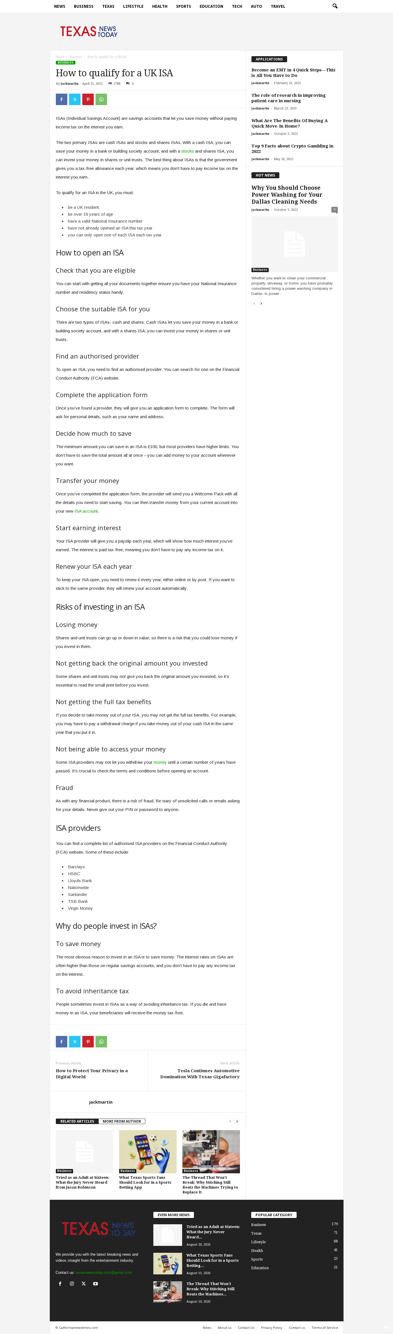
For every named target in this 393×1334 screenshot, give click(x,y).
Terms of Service (325, 1327)
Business (84, 6)
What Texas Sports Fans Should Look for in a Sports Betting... (212, 1260)
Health (159, 6)
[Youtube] (96, 1284)
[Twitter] (75, 99)
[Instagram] (73, 1284)
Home (60, 56)
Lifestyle (133, 6)
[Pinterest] (88, 99)
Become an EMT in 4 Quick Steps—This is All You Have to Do (293, 72)
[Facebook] (61, 99)
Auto (256, 6)
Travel (278, 6)
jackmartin (70, 84)
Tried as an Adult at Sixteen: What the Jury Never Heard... (213, 1232)
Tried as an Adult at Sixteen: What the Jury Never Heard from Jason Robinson (82, 1182)
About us (224, 1327)
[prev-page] (230, 1121)
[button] (335, 6)
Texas (108, 6)
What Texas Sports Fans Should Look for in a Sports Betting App (145, 1182)
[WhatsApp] (101, 99)
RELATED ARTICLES (77, 1121)
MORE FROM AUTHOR (122, 1121)
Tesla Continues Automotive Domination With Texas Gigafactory (200, 1073)
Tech (237, 6)
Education (211, 6)
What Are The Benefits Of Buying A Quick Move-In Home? (289, 123)
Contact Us (246, 1327)
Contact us (297, 1327)
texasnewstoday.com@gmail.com (104, 1272)
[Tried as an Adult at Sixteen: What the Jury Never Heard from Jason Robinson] (84, 1151)
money (160, 762)
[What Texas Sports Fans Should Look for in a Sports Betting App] (148, 1151)
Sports (183, 6)
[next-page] (237, 1121)
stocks (187, 151)
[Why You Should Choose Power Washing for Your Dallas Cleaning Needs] (294, 244)
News (59, 6)
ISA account (86, 511)
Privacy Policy (271, 1327)
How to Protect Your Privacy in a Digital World (92, 1073)
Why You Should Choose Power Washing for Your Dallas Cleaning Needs (287, 195)
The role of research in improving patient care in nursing (288, 98)
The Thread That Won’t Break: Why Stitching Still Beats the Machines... (210, 1289)
